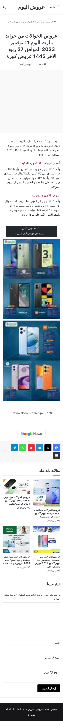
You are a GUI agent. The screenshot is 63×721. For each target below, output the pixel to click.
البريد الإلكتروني (52, 657)
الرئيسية (49, 21)
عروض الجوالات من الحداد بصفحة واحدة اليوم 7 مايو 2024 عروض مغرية (47, 513)
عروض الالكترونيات (34, 21)
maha (40, 64)
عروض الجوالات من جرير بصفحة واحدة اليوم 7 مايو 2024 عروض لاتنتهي (17, 500)
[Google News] (31, 434)
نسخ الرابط (31, 420)
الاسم (57, 642)
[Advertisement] (31, 101)
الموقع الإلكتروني (52, 672)
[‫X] (47, 447)
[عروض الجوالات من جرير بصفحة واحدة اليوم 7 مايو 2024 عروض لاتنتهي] (16, 486)
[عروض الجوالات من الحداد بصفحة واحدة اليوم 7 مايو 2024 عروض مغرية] (46, 492)
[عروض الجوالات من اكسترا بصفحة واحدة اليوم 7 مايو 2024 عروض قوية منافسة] (16, 539)
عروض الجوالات (15, 21)
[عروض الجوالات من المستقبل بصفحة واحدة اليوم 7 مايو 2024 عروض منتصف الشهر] (46, 539)
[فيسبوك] (56, 447)
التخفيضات (42, 150)
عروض (39, 709)
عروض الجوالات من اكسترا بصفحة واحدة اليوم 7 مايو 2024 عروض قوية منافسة (16, 560)
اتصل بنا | (17, 709)
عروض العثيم (50, 709)
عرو (26, 214)
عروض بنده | (28, 709)
